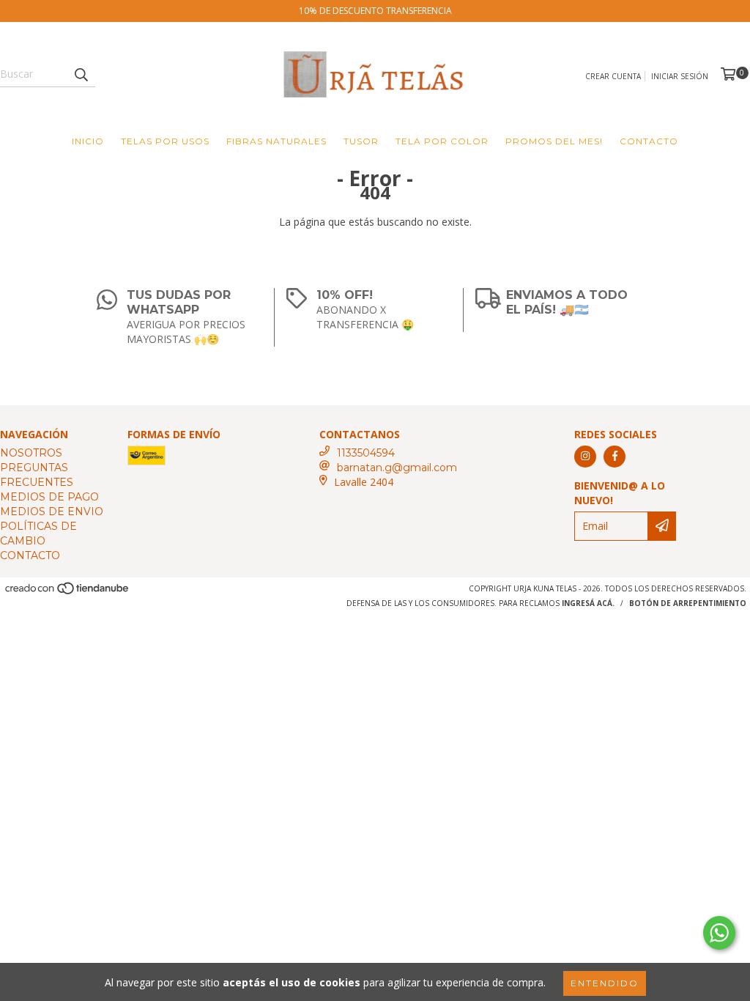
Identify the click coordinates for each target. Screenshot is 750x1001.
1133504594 (366, 452)
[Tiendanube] (68, 592)
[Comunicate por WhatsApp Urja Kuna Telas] (719, 933)
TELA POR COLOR (442, 141)
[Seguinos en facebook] (614, 457)
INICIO (88, 141)
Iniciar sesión (679, 76)
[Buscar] (80, 74)
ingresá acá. (588, 603)
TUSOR (361, 141)
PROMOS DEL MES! (554, 141)
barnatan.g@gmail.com (397, 467)
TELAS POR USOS (165, 141)
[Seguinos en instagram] (585, 457)
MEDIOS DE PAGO (49, 496)
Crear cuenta (613, 76)
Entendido (605, 983)
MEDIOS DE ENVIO (51, 511)
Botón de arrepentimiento (687, 603)
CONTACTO (649, 141)
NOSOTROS (31, 452)
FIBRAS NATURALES (276, 141)
